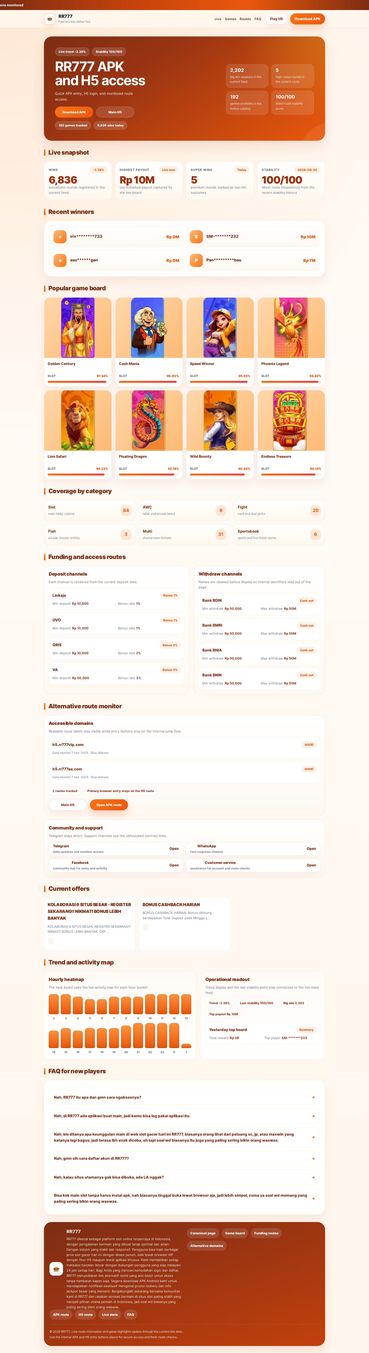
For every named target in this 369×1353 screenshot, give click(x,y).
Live (218, 19)
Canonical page (203, 1233)
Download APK (308, 19)
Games (230, 19)
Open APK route (109, 805)
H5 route (86, 1315)
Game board (235, 1233)
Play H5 (276, 19)
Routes (245, 19)
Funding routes (266, 1233)
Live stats (110, 1315)
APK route (61, 1315)
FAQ (258, 19)
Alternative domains (206, 1246)
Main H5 (115, 112)
